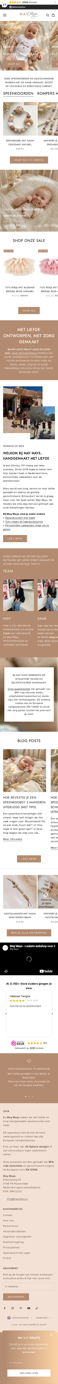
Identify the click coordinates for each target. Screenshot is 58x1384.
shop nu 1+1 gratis (29, 160)
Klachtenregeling (13, 1242)
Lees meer (15, 538)
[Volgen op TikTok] (36, 1308)
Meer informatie (12, 839)
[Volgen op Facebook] (4, 1308)
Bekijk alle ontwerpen (29, 932)
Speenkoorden (18, 93)
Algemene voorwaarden (17, 1236)
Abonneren (16, 1296)
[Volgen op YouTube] (28, 1308)
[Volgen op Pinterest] (20, 1308)
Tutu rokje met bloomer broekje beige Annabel (19, 289)
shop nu (14, 64)
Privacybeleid (11, 1247)
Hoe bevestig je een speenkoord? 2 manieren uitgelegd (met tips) (24, 802)
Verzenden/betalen (14, 1231)
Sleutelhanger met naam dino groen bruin (20, 915)
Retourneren (10, 1225)
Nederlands (42, 1318)
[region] (29, 1075)
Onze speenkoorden (25, 353)
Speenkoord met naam (16, 1252)
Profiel (7, 1258)
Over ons (8, 1220)
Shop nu (14, 225)
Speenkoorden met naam (20, 517)
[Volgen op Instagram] (12, 1308)
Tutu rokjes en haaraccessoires (24, 521)
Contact (7, 1215)
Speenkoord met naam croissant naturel (20, 142)
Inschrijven (29, 1373)
